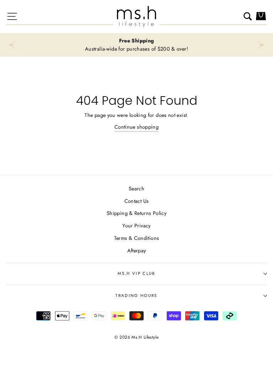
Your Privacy (136, 225)
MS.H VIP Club (136, 273)
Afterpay (136, 250)
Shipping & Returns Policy (136, 213)
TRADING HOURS (136, 295)
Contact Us (136, 201)
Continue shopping (136, 126)
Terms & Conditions (136, 238)
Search (136, 188)
